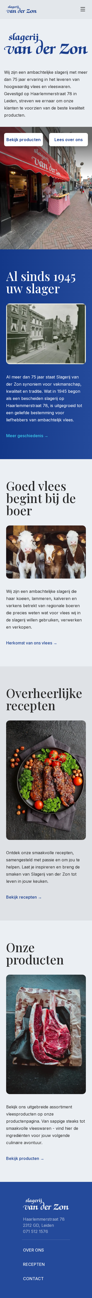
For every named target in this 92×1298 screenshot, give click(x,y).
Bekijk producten (23, 139)
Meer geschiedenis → (27, 435)
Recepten (34, 1264)
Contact (33, 1278)
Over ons (33, 1250)
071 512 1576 (35, 1231)
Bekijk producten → (25, 1158)
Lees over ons (68, 139)
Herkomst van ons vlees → (31, 642)
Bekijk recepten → (24, 897)
